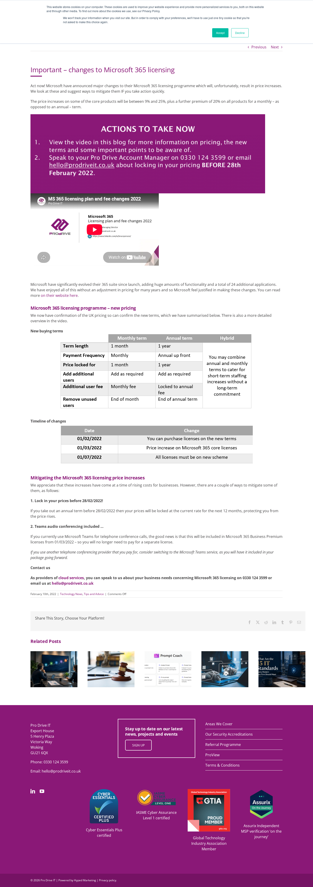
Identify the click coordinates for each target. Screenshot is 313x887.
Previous (258, 47)
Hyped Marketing (85, 880)
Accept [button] (220, 33)
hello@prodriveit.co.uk (72, 583)
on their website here (59, 295)
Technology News (71, 594)
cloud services (71, 577)
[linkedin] (32, 791)
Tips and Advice (94, 594)
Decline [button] (240, 33)
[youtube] (42, 791)
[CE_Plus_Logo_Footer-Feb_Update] (104, 790)
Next (275, 47)
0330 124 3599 (56, 762)
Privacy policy (107, 880)
